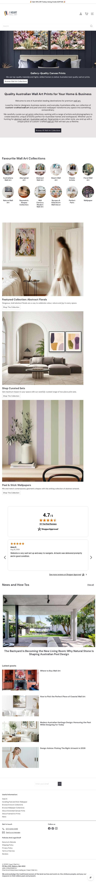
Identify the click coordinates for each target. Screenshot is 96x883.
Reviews (5, 854)
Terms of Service (8, 851)
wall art (50, 121)
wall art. (77, 100)
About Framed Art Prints (11, 814)
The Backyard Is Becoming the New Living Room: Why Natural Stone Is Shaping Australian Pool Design (49, 653)
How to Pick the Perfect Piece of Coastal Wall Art (62, 696)
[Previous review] (5, 558)
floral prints (53, 119)
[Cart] (86, 13)
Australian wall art (38, 119)
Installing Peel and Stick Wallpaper (14, 802)
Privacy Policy (7, 848)
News (4, 817)
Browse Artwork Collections (12, 805)
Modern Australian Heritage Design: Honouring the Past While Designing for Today (65, 723)
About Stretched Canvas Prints (13, 811)
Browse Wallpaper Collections (13, 808)
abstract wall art (22, 119)
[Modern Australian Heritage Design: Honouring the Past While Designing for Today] (20, 731)
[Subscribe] (60, 784)
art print (30, 114)
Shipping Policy (7, 845)
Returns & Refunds (9, 842)
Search (4, 799)
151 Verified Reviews (48, 524)
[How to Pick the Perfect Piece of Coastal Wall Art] (20, 705)
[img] (48, 520)
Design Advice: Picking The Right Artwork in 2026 (63, 748)
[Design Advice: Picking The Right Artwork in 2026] (20, 757)
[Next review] (91, 558)
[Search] (91, 26)
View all (90, 585)
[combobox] (48, 26)
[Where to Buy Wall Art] (20, 680)
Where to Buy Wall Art (50, 671)
